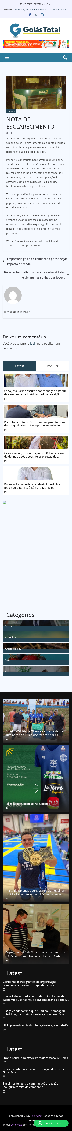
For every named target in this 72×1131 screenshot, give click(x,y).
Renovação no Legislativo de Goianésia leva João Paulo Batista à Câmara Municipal (40, 11)
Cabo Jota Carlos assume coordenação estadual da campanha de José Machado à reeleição (35, 392)
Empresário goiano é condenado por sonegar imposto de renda (37, 261)
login (33, 343)
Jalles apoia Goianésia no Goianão (28, 804)
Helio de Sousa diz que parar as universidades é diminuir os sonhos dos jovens (34, 275)
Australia (11, 671)
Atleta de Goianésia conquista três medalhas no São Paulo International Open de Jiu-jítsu (35, 892)
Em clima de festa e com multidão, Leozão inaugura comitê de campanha (30, 1085)
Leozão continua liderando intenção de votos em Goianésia (35, 1070)
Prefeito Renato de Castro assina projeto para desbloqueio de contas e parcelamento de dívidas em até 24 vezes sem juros (34, 423)
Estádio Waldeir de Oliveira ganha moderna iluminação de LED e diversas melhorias (34, 733)
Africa (9, 625)
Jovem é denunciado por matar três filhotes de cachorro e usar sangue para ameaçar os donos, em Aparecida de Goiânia (35, 998)
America (10, 636)
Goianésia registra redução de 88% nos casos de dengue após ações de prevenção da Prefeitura (34, 455)
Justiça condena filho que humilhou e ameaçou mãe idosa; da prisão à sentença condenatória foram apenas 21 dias (34, 1012)
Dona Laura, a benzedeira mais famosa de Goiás (36, 1058)
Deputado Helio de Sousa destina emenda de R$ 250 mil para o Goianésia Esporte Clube (35, 954)
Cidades (11, 111)
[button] (51, 1123)
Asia (7, 659)
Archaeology (13, 648)
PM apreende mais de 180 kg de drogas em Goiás (36, 1025)
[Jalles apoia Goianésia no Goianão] (36, 778)
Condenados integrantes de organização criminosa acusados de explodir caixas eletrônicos (29, 983)
